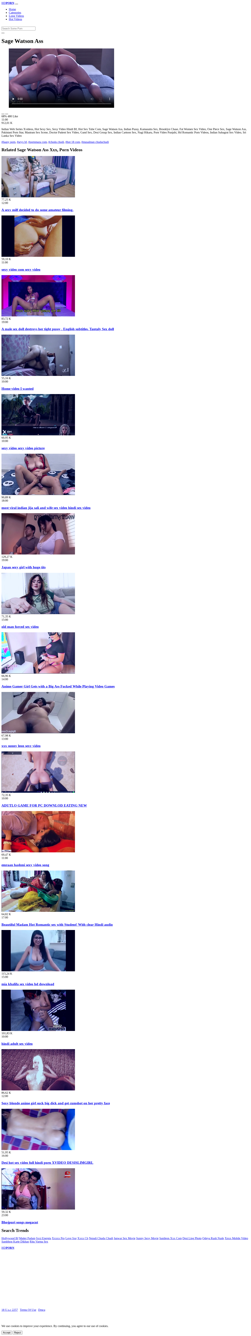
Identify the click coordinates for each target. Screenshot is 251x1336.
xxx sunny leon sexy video (21, 746)
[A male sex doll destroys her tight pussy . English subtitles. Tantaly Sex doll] (38, 315)
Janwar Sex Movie (124, 1238)
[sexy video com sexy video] (38, 255)
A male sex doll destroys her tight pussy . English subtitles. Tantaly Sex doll (57, 329)
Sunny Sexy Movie (147, 1238)
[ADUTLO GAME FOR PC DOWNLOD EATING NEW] (38, 791)
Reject (17, 1332)
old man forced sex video (20, 627)
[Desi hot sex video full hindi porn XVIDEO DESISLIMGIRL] (38, 1149)
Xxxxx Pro (58, 1238)
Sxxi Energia (43, 1238)
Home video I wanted (17, 389)
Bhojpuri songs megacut (19, 1222)
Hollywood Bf (9, 1238)
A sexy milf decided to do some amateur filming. (37, 210)
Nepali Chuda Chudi (101, 1238)
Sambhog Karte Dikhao (15, 1241)
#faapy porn (8, 142)
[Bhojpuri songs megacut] (38, 1208)
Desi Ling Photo (192, 1238)
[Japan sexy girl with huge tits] (38, 553)
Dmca (41, 1309)
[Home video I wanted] (38, 374)
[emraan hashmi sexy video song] (38, 851)
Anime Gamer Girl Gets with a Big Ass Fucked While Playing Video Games (58, 686)
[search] (2, 33)
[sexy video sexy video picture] (38, 434)
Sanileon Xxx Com (170, 1238)
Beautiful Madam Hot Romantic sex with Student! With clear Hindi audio (57, 925)
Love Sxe (71, 1238)
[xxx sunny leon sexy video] (38, 732)
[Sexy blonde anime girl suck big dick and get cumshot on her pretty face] (38, 1089)
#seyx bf (22, 142)
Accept (6, 1332)
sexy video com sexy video (20, 269)
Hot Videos (15, 19)
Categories (15, 12)
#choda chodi (56, 142)
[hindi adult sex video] (38, 1030)
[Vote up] (2, 114)
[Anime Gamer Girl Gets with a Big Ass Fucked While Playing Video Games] (38, 672)
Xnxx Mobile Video (236, 1238)
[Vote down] (6, 114)
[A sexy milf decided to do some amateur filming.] (38, 196)
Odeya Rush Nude (213, 1238)
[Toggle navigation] (16, 4)
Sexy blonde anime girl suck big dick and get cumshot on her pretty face (55, 1103)
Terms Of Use (28, 1309)
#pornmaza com (37, 142)
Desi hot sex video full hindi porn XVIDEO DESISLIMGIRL (47, 1163)
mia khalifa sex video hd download (27, 984)
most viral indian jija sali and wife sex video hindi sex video (46, 508)
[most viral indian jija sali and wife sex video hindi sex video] (38, 494)
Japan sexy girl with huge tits (23, 567)
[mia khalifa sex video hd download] (38, 970)
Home (12, 9)
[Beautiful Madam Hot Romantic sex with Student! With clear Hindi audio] (38, 910)
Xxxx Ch (82, 1238)
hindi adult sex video (17, 1044)
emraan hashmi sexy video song (25, 865)
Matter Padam (27, 1238)
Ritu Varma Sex (39, 1241)
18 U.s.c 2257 (9, 1309)
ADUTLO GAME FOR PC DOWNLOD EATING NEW (44, 805)
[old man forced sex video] (38, 613)
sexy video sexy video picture (23, 448)
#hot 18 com (72, 142)
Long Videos (16, 15)
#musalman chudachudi (95, 142)
